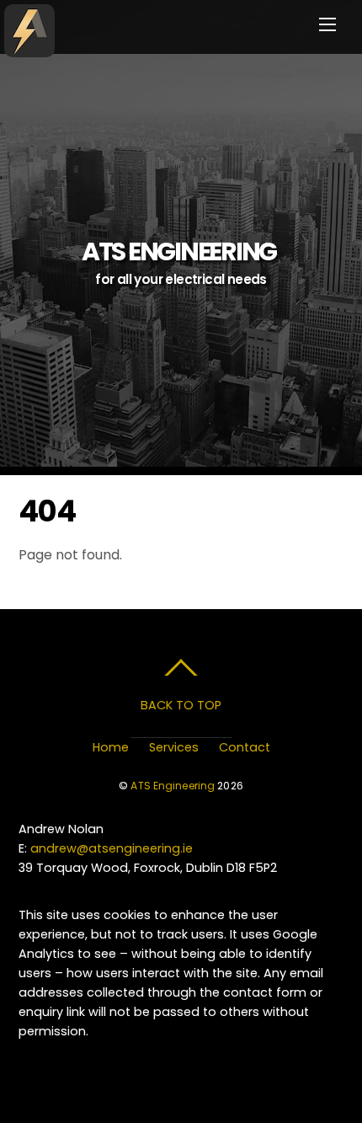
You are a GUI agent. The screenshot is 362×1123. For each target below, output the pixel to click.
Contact (244, 747)
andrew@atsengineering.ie (111, 848)
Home (111, 747)
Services (174, 747)
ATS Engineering (172, 785)
